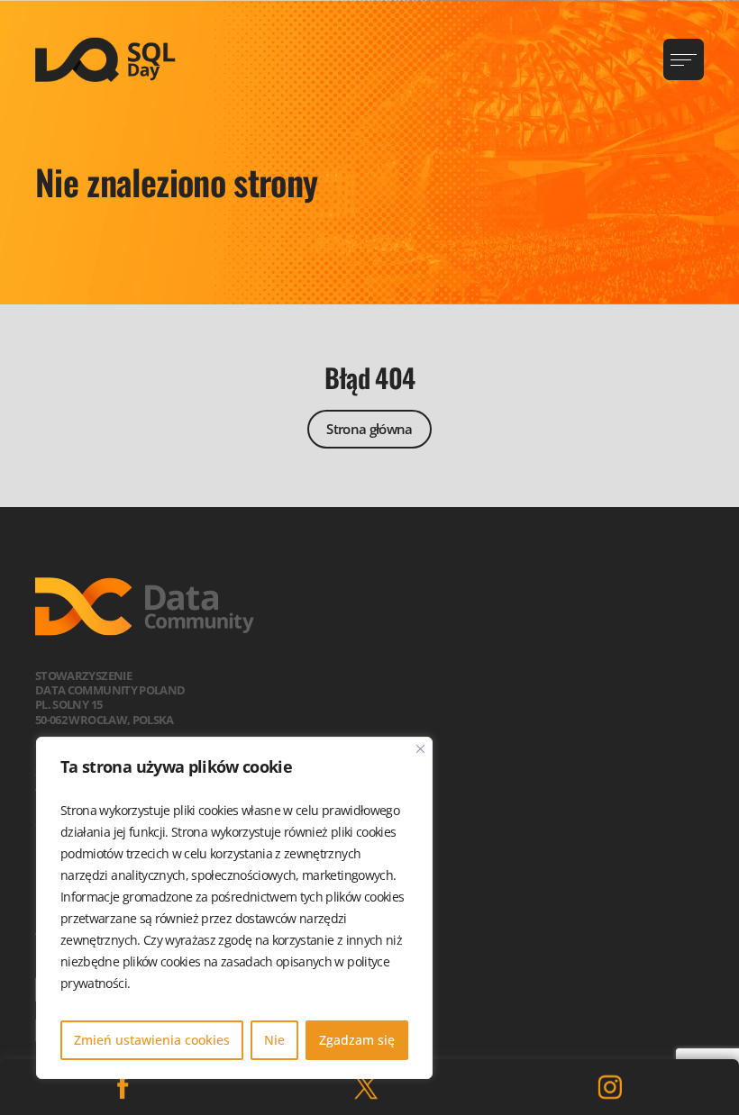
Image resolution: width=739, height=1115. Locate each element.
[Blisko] (420, 749)
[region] (234, 908)
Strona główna (369, 429)
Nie (274, 1039)
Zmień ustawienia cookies (152, 1039)
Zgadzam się (357, 1039)
